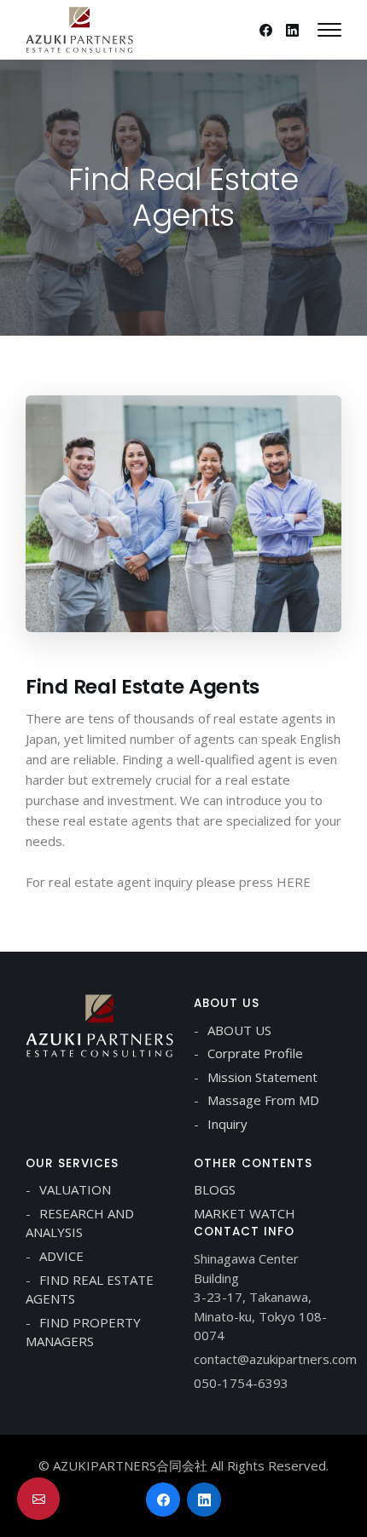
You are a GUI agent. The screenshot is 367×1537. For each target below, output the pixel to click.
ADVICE (61, 1255)
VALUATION (75, 1189)
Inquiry (227, 1123)
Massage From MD (263, 1099)
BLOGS (215, 1189)
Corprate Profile (255, 1053)
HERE (294, 881)
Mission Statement (262, 1076)
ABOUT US (239, 1030)
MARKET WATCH (244, 1213)
